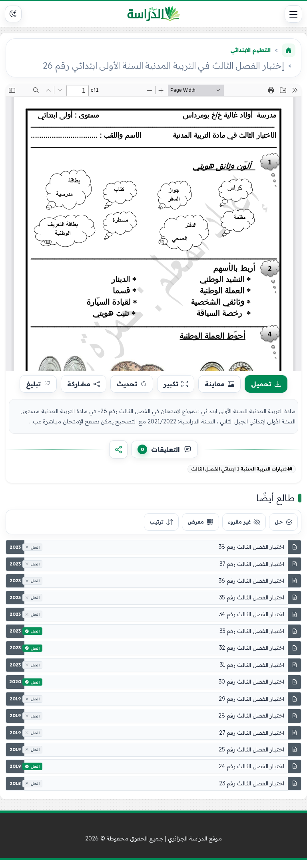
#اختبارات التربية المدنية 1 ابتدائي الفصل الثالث (242, 469)
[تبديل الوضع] (13, 14)
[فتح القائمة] (293, 14)
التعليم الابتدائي (250, 49)
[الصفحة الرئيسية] (288, 50)
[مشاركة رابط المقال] (118, 449)
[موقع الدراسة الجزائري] (154, 14)
